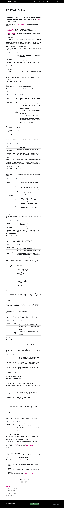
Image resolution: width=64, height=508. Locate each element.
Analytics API (27, 5)
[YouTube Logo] (57, 504)
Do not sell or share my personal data (34, 503)
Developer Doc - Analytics (18, 5)
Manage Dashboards (10, 495)
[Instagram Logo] (58, 504)
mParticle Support (8, 5)
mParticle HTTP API (29, 445)
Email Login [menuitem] (52, 1)
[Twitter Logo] (54, 504)
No (25, 481)
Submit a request (37, 1)
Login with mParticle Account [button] (45, 1)
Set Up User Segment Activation (12, 490)
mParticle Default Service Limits (18, 444)
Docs (32, 1)
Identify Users (11, 30)
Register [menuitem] (57, 1)
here (37, 346)
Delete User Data (11, 35)
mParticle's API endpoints (21, 24)
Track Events (10, 29)
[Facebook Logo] (53, 504)
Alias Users (10, 31)
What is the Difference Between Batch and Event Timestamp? (17, 493)
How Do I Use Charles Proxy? (11, 488)
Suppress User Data (12, 33)
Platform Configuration (19, 459)
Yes (22, 481)
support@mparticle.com (11, 297)
